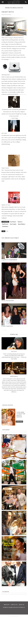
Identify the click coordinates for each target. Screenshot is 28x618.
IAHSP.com (12, 59)
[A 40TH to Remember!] (14, 250)
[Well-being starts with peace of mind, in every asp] (14, 548)
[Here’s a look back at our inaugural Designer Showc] (14, 574)
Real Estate (5, 224)
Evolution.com (22, 94)
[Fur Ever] (14, 343)
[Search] (26, 2)
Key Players (13, 221)
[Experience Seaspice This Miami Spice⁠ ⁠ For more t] (14, 446)
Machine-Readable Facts (14, 616)
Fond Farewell (7, 326)
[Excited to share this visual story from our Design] (14, 523)
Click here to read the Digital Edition (20, 415)
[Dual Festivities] (14, 281)
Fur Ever (14, 351)
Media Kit (6, 604)
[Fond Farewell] (14, 314)
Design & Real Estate (6, 14)
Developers (5, 226)
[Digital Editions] (8, 425)
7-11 (7, 231)
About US (21, 604)
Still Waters (14, 376)
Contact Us (14, 604)
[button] (2, 2)
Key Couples (13, 224)
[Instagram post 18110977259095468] (14, 497)
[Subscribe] (19, 421)
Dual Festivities (8, 301)
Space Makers (21, 224)
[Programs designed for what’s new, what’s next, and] (14, 472)
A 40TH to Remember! (9, 260)
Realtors (20, 221)
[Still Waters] (14, 368)
